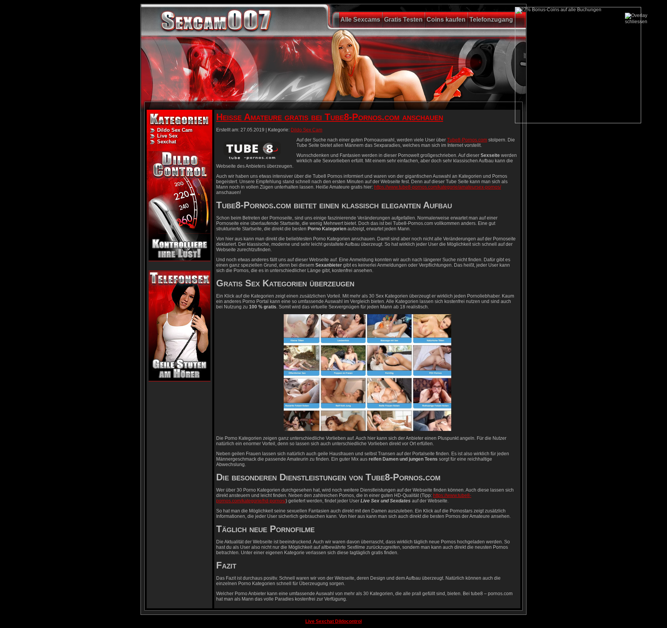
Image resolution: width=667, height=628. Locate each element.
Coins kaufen (446, 19)
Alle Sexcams (360, 19)
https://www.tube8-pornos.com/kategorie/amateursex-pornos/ (437, 187)
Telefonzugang (491, 19)
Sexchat (166, 142)
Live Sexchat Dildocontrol (333, 621)
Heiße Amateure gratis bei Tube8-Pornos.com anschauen (329, 117)
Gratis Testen (403, 19)
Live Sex (167, 136)
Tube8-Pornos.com (467, 140)
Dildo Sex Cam (175, 130)
